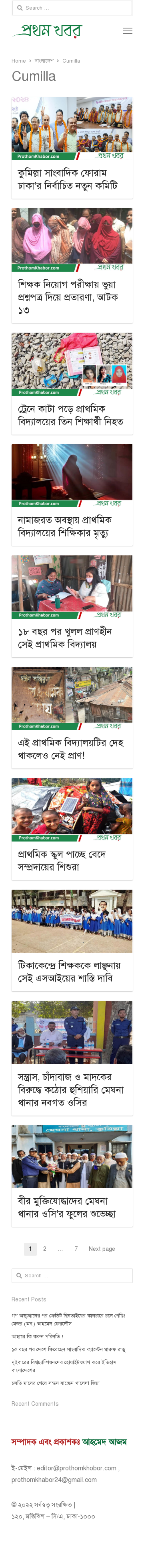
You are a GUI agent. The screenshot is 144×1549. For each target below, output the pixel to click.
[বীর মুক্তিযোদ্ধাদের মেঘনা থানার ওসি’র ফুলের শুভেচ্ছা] (72, 1130)
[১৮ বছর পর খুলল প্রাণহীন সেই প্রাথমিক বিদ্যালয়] (72, 560)
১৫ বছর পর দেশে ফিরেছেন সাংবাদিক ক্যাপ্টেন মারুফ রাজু (68, 1349)
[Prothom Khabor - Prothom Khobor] (48, 30)
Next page (102, 1249)
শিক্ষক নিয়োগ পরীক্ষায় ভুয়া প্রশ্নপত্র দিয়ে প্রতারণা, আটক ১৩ (68, 297)
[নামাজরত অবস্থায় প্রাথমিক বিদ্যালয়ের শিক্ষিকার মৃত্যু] (72, 449)
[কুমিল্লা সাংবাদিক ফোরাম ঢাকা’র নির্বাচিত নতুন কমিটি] (72, 102)
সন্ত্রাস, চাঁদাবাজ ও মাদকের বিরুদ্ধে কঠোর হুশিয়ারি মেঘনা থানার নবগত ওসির (71, 1090)
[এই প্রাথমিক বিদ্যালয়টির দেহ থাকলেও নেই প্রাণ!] (72, 672)
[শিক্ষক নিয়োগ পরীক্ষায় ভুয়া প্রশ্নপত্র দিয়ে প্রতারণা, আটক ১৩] (72, 213)
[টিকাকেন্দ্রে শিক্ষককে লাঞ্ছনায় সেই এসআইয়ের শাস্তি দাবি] (72, 894)
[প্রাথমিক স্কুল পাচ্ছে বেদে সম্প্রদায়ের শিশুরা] (72, 783)
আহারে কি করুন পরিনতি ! (37, 1337)
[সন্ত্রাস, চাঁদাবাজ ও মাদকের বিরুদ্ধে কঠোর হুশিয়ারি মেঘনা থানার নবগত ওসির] (72, 1005)
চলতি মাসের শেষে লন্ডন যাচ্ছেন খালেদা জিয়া (56, 1383)
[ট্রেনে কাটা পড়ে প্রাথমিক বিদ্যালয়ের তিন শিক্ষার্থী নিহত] (72, 337)
